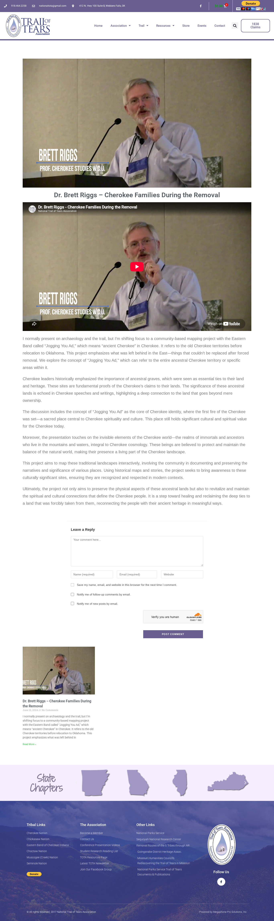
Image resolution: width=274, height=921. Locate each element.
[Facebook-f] (200, 6)
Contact (219, 26)
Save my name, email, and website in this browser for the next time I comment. (127, 584)
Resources (163, 26)
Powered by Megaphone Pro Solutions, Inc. (223, 911)
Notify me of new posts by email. (97, 603)
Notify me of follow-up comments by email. (104, 594)
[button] (235, 25)
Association (119, 26)
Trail (141, 26)
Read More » (29, 744)
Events (202, 26)
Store (186, 26)
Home (98, 26)
